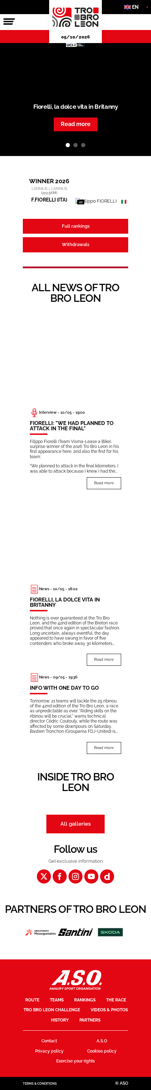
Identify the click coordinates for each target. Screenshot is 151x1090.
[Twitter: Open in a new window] (44, 876)
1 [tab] (68, 145)
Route (32, 1000)
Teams (57, 1000)
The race (116, 1000)
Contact (49, 1040)
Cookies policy (102, 1051)
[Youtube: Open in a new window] (91, 876)
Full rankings (76, 226)
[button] (133, 7)
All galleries (75, 824)
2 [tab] (75, 145)
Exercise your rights (75, 1061)
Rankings (85, 1000)
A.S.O (102, 1040)
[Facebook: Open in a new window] (60, 876)
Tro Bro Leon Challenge (52, 1009)
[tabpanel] (75, 99)
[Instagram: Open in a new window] (75, 876)
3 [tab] (83, 145)
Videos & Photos (109, 1009)
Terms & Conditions (40, 1083)
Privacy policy (49, 1051)
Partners (89, 1020)
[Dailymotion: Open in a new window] (107, 876)
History (60, 1020)
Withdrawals (75, 244)
